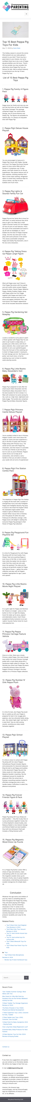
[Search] (26, 978)
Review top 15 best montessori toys (16, 960)
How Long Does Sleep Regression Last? (15, 1027)
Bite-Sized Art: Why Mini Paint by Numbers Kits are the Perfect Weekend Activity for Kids (15, 998)
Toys (6, 952)
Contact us (5, 1047)
